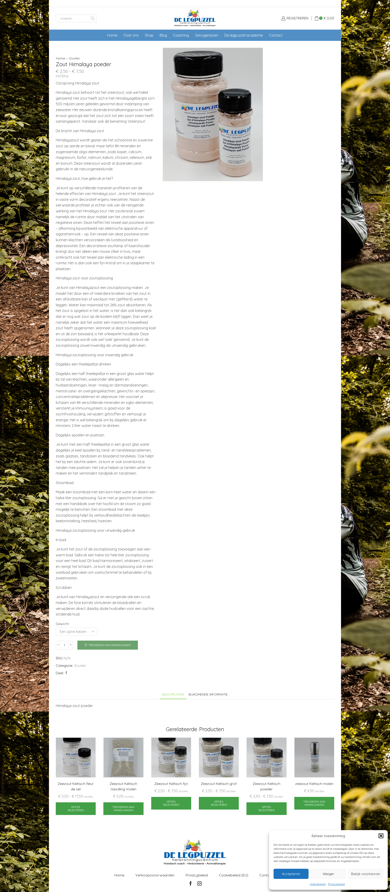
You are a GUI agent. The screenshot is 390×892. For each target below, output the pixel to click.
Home (112, 35)
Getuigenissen (206, 35)
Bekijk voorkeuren (365, 874)
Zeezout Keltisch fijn (171, 783)
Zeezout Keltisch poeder (266, 786)
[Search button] (92, 18)
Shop (149, 35)
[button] (381, 835)
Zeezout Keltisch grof (219, 783)
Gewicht (62, 623)
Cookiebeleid (318, 884)
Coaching (181, 35)
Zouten (74, 58)
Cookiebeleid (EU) (233, 875)
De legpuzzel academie (243, 35)
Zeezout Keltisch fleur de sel (76, 786)
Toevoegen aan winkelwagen (109, 645)
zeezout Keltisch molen (314, 783)
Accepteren (291, 874)
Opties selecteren (76, 808)
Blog (163, 35)
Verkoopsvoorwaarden (154, 875)
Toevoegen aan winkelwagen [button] (123, 808)
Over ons (131, 35)
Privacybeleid (336, 884)
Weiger (328, 874)
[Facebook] (66, 673)
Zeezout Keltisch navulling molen (123, 786)
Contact (276, 35)
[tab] (173, 694)
